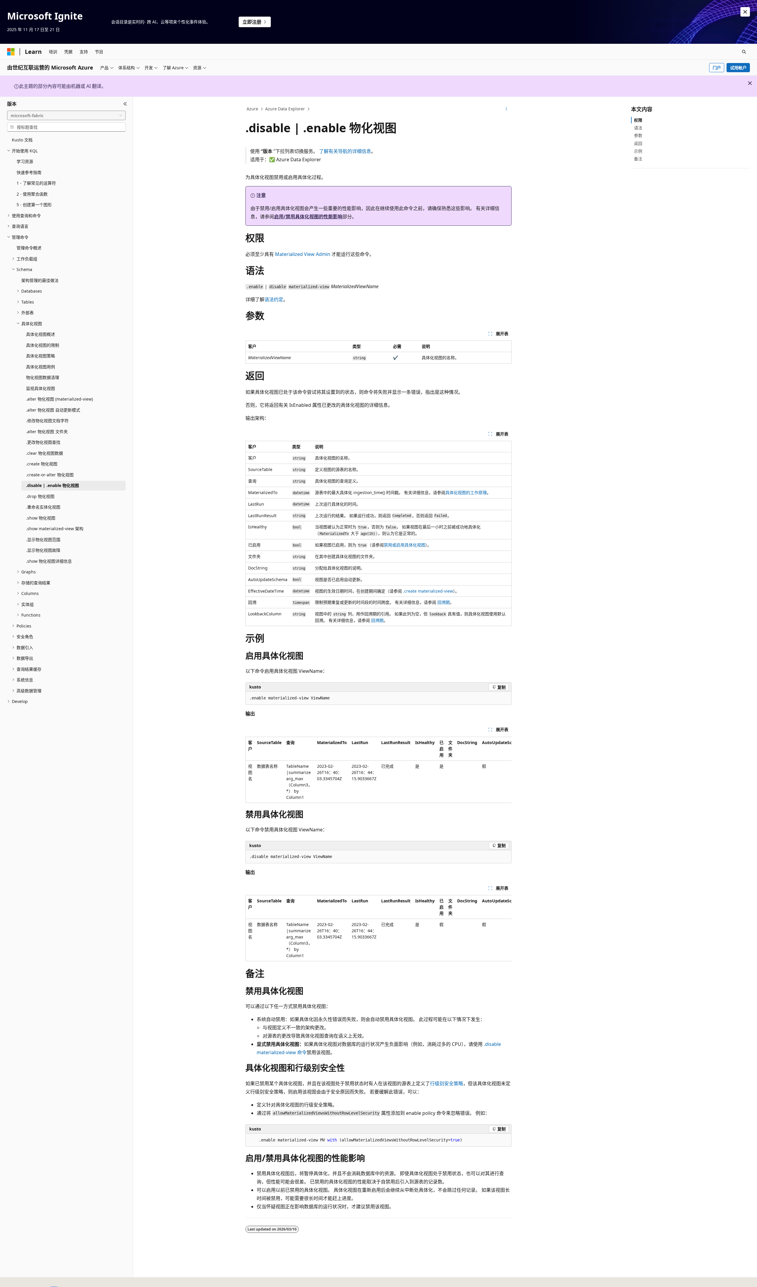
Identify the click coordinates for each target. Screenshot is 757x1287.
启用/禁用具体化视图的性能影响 (308, 216)
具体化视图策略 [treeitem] (40, 356)
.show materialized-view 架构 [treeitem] (54, 528)
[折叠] (125, 104)
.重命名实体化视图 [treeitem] (43, 507)
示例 (638, 151)
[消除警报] (745, 12)
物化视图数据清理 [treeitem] (42, 377)
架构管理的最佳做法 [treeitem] (40, 280)
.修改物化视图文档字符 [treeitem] (47, 420)
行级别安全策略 (446, 1083)
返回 (638, 143)
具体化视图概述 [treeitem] (40, 334)
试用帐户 (738, 67)
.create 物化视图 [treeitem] (41, 464)
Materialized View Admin (302, 254)
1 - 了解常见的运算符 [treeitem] (36, 183)
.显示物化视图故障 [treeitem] (43, 550)
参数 (638, 135)
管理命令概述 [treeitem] (29, 248)
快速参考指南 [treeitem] (29, 172)
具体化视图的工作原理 (466, 492)
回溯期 (443, 602)
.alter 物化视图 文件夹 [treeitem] (47, 431)
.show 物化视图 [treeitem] (40, 518)
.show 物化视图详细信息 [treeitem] (49, 561)
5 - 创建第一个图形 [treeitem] (34, 204)
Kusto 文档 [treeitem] (22, 140)
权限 (638, 120)
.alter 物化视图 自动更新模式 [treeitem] (53, 410)
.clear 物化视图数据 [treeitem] (44, 453)
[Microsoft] (11, 52)
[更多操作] (506, 109)
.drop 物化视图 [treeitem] (40, 496)
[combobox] (66, 115)
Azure (252, 109)
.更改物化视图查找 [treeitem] (43, 442)
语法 (638, 127)
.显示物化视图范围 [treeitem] (43, 539)
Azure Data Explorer (285, 109)
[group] (378, 770)
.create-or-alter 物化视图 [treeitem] (50, 475)
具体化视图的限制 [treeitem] (42, 345)
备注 (638, 159)
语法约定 (273, 299)
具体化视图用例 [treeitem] (40, 367)
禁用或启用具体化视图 (404, 545)
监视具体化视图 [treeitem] (40, 388)
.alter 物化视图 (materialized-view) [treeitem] (59, 399)
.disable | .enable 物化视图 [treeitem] (52, 485)
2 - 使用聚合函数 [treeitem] (32, 194)
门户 (717, 67)
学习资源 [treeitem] (25, 161)
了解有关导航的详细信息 (345, 151)
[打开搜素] (744, 51)
